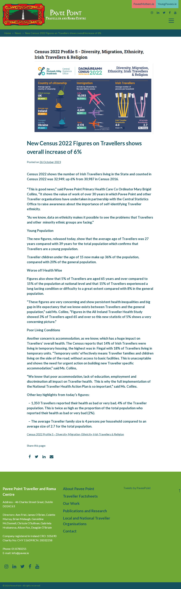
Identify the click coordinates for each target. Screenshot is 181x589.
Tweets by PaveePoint (137, 488)
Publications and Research (85, 511)
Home (7, 33)
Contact (70, 531)
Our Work (71, 503)
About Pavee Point (78, 488)
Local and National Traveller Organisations (86, 521)
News (18, 33)
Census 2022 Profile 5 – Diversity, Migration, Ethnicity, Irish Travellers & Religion (75, 434)
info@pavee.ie (20, 553)
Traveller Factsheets (80, 496)
